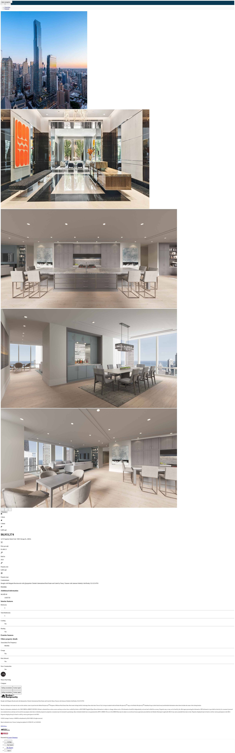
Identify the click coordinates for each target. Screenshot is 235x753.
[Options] (2, 509)
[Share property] (10, 509)
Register (8, 4)
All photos (4, 512)
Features (6, 9)
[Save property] (6, 509)
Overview (7, 7)
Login (2, 4)
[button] (117, 60)
